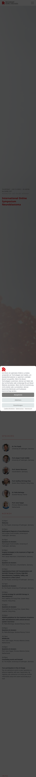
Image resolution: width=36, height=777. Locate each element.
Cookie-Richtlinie (9, 408)
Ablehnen (18, 400)
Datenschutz (20, 408)
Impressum (28, 408)
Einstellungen (18, 405)
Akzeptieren (18, 395)
